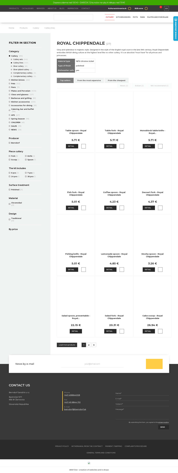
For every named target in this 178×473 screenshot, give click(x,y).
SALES (16, 126)
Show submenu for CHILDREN (40, 122)
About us (52, 8)
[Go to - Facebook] (163, 450)
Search (89, 17)
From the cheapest (116, 80)
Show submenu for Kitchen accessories (40, 101)
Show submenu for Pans (40, 87)
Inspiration (73, 8)
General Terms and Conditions (101, 453)
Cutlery (110, 17)
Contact (85, 8)
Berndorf (15, 143)
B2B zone (139, 8)
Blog (62, 8)
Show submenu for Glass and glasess (40, 94)
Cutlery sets (20, 59)
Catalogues (27, 8)
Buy (83, 146)
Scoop (15, 160)
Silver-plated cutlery (22, 69)
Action (139, 86)
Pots (135, 17)
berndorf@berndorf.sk (75, 409)
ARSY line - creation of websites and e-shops (89, 470)
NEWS (16, 130)
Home (11, 28)
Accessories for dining (24, 105)
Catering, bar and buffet (22, 110)
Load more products (67, 345)
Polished (17, 190)
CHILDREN (17, 122)
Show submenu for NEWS (40, 129)
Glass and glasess (22, 94)
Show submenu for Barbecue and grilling (40, 98)
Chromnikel (16, 204)
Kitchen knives (123, 17)
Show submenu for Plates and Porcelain (40, 91)
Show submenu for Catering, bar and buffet (40, 109)
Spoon (31, 160)
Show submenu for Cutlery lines (40, 63)
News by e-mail (24, 364)
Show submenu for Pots (40, 83)
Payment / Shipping (113, 446)
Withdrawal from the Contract (87, 446)
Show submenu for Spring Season (40, 118)
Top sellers (65, 80)
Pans (142, 17)
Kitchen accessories (23, 102)
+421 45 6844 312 (72, 402)
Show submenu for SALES (40, 126)
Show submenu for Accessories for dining (40, 105)
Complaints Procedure (136, 446)
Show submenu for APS (40, 115)
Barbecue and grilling (23, 98)
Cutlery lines (49, 28)
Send (154, 364)
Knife (31, 156)
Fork (14, 156)
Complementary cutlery (24, 73)
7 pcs (31, 173)
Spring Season (20, 119)
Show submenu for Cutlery (40, 56)
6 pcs (15, 173)
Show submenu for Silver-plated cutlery (40, 69)
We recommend (159, 86)
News (124, 86)
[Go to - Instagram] (167, 450)
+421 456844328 (72, 395)
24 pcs (15, 176)
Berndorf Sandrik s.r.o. (28, 17)
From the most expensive (89, 80)
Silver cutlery (20, 66)
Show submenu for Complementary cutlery (40, 73)
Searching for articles (73, 17)
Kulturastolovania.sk (117, 8)
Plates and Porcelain (157, 17)
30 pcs (31, 176)
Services (40, 8)
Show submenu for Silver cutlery (40, 66)
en (166, 8)
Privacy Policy (62, 446)
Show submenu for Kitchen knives (40, 80)
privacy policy (163, 422)
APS (15, 115)
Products (14, 8)
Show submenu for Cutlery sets (40, 59)
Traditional (16, 219)
